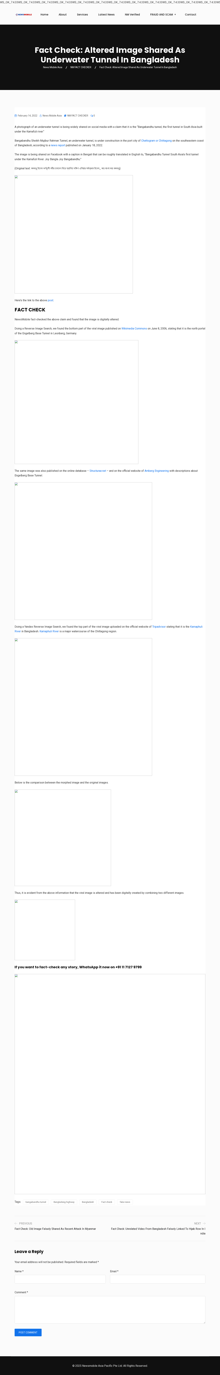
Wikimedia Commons (134, 328)
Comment (21, 1292)
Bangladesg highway (64, 1202)
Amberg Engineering (157, 470)
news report (58, 145)
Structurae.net (98, 470)
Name (19, 1271)
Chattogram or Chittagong (156, 140)
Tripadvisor (159, 626)
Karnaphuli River (49, 631)
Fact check (106, 1202)
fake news (125, 1202)
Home (44, 14)
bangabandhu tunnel (36, 1202)
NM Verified (132, 14)
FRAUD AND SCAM (161, 14)
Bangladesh (88, 1202)
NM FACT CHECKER (77, 115)
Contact (190, 14)
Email (114, 1271)
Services (82, 14)
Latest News (106, 14)
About (63, 14)
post (50, 300)
